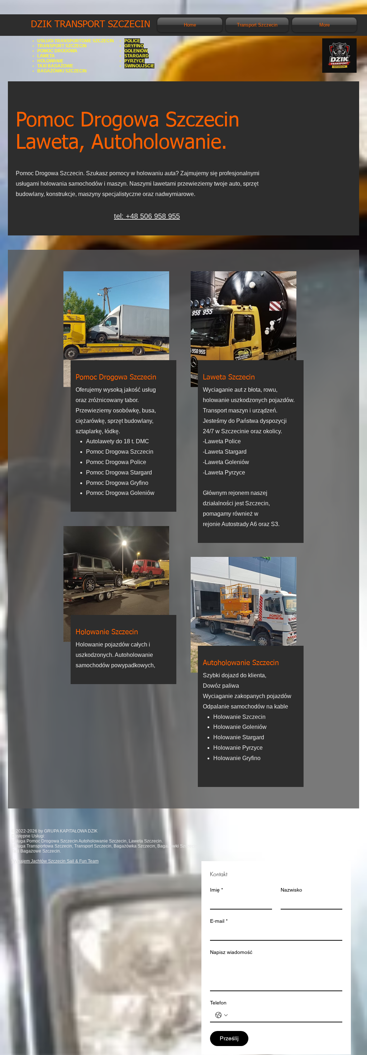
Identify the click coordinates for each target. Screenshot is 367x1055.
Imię (216, 890)
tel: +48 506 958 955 (147, 216)
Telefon (218, 1003)
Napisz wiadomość (231, 952)
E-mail (219, 921)
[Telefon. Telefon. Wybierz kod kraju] (221, 1015)
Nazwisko (291, 890)
